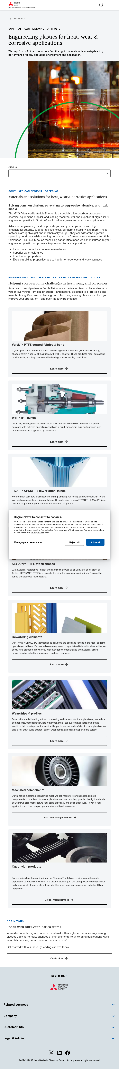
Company (10, 1015)
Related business (15, 1004)
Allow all (95, 542)
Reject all (74, 542)
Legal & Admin (13, 1038)
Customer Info (13, 1027)
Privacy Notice (37, 533)
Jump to (12, 166)
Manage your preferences (28, 542)
